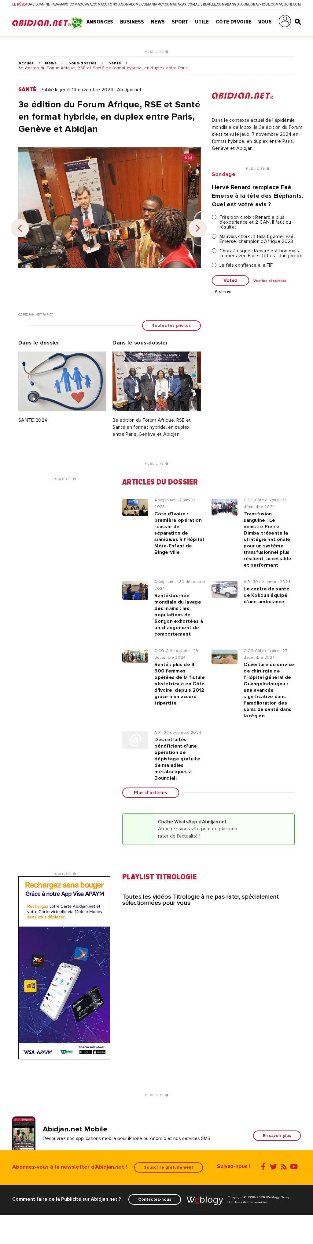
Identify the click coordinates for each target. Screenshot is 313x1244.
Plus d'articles (151, 793)
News (158, 21)
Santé (115, 63)
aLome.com (139, 4)
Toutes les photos (171, 325)
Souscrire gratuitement (168, 1167)
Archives (223, 292)
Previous (20, 228)
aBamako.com (65, 4)
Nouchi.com (290, 4)
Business (132, 21)
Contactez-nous (154, 1199)
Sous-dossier (82, 63)
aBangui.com (237, 4)
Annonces (100, 21)
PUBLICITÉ (155, 51)
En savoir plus (277, 1135)
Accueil (26, 63)
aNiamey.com (161, 4)
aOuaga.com (89, 4)
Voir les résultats (270, 281)
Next (198, 228)
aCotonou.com (115, 4)
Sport (180, 21)
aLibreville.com (210, 4)
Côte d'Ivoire (233, 21)
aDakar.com (184, 4)
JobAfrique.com (263, 4)
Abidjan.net (41, 4)
